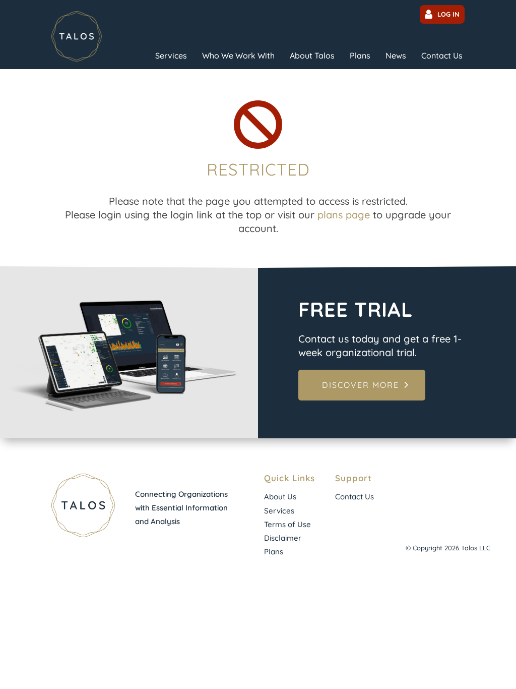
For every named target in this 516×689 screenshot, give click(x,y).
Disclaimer (282, 538)
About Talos (312, 55)
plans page (343, 214)
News (395, 55)
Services (171, 55)
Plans (360, 55)
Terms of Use (287, 524)
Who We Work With (238, 55)
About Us (280, 496)
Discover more (360, 385)
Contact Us (442, 55)
